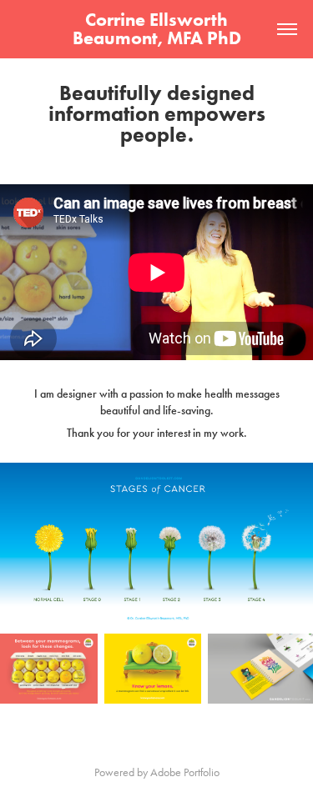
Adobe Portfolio (185, 772)
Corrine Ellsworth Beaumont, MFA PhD (157, 28)
